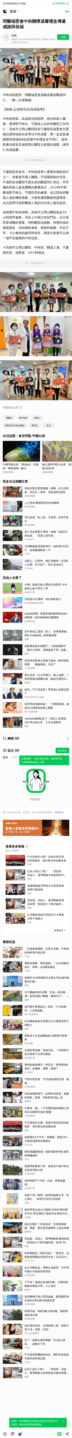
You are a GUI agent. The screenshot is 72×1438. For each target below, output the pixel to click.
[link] (12, 1433)
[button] (4, 1433)
